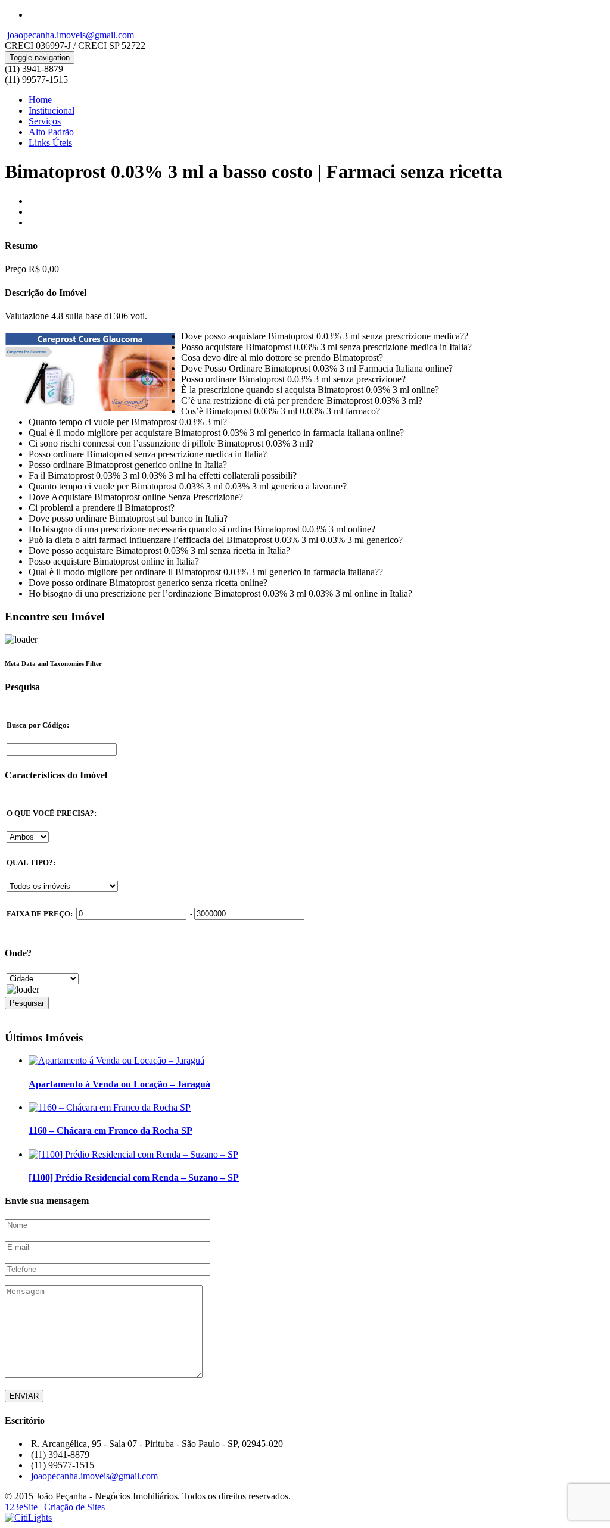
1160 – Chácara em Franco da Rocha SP (110, 1130)
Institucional (51, 110)
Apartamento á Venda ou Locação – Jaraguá (119, 1084)
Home (40, 100)
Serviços (45, 121)
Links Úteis (50, 143)
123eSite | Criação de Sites (55, 1507)
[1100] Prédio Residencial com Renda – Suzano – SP (134, 1177)
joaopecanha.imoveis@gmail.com (69, 35)
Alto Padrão (51, 132)
